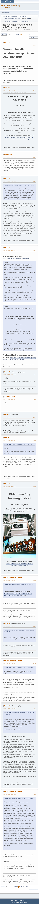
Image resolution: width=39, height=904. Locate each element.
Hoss (6, 414)
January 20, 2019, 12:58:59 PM (9, 250)
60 (29, 34)
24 (25, 34)
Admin (28, 18)
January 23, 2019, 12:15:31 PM (9, 486)
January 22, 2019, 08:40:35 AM (9, 440)
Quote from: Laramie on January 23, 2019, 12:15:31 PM (19, 584)
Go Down (4, 34)
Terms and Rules (18, 900)
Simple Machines (23, 902)
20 (17, 34)
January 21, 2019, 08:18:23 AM (9, 399)
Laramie (7, 42)
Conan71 (7, 372)
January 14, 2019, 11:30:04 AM (9, 181)
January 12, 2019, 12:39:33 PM (9, 45)
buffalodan (8, 154)
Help (12, 900)
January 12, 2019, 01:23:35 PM (9, 90)
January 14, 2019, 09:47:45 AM (9, 157)
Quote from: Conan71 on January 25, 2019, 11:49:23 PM (19, 798)
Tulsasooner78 (9, 397)
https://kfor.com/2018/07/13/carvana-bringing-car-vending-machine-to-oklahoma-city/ (19, 138)
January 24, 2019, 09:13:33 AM (9, 663)
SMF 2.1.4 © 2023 (16, 902)
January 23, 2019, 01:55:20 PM (9, 580)
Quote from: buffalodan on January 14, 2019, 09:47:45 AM (19, 185)
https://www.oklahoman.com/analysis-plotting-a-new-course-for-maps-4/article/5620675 (19, 358)
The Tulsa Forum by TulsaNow (10, 6)
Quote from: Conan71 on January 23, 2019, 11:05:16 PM (19, 667)
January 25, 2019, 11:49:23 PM (9, 708)
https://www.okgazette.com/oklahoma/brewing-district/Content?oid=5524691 (19, 564)
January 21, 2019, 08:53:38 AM (9, 417)
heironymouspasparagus (13, 577)
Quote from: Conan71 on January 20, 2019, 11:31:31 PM (19, 444)
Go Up (3, 887)
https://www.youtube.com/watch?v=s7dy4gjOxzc (16, 258)
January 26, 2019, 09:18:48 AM (9, 794)
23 (23, 34)
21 (19, 34)
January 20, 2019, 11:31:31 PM (9, 374)
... (15, 34)
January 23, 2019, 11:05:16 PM (9, 626)
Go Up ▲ (25, 900)
